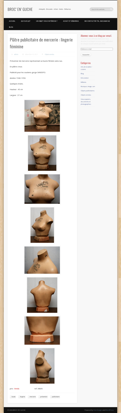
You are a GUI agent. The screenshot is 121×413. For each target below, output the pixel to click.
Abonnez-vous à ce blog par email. (96, 35)
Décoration (85, 78)
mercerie (33, 397)
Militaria (83, 82)
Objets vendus (49, 54)
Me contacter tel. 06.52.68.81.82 (97, 21)
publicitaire (56, 397)
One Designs (97, 410)
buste (13, 397)
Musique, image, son (88, 86)
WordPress (110, 410)
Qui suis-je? (25, 21)
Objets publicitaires (87, 91)
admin (16, 54)
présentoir (43, 397)
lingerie (22, 397)
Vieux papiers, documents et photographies (86, 101)
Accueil (12, 21)
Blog (11, 27)
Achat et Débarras (71, 21)
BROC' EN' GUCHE (20, 9)
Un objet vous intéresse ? (46, 21)
